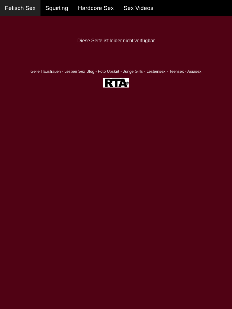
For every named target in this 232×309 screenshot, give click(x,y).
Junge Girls (133, 71)
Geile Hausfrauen (46, 71)
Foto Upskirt (108, 71)
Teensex (176, 71)
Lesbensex (156, 71)
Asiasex (194, 71)
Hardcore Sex (96, 8)
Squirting (56, 8)
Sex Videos (138, 8)
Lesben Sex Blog (79, 71)
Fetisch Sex (20, 8)
